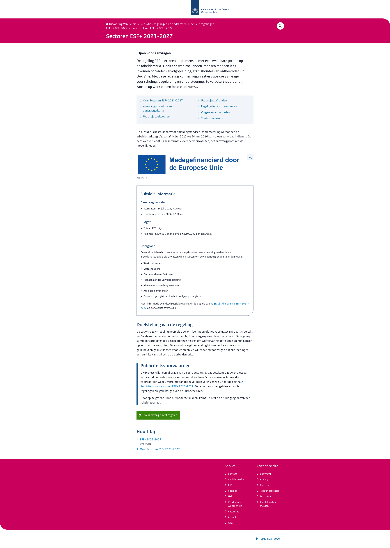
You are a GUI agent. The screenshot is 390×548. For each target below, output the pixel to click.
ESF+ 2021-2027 (116, 28)
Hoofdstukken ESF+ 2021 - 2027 (152, 28)
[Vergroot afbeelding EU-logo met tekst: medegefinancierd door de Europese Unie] (250, 157)
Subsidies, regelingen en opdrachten (163, 24)
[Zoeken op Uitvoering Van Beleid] (280, 26)
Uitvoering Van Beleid (122, 24)
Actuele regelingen (202, 24)
